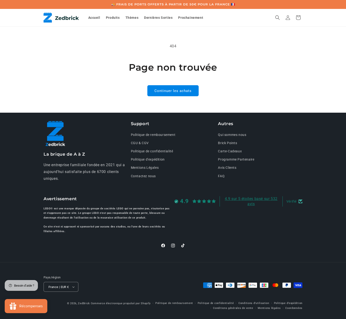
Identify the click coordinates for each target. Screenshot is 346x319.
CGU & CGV (140, 143)
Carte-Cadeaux (230, 151)
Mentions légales (269, 308)
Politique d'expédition (148, 159)
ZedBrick (84, 303)
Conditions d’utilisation (253, 303)
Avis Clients (227, 167)
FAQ (221, 176)
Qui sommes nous (232, 135)
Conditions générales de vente (233, 308)
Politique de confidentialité (152, 151)
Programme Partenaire (236, 159)
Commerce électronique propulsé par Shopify (121, 303)
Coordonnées (293, 308)
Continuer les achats (173, 91)
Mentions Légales (145, 167)
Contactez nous (143, 176)
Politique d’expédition (288, 303)
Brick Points (227, 143)
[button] (277, 17)
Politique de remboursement (153, 135)
